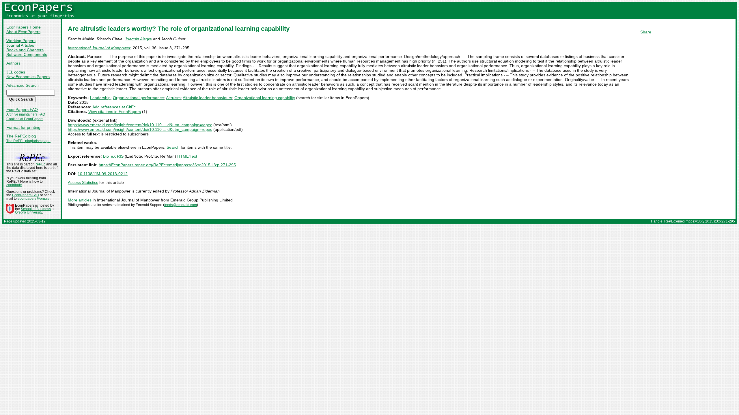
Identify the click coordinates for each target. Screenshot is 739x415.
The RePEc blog (21, 136)
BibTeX (109, 156)
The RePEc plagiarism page (28, 141)
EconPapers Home (23, 27)
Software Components (26, 54)
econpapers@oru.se (34, 198)
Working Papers (21, 40)
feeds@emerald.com (180, 205)
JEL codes (15, 72)
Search (173, 147)
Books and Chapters (25, 50)
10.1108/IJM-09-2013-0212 (103, 173)
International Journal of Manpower (99, 48)
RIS (120, 156)
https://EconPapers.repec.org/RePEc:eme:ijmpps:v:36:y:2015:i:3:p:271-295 (167, 165)
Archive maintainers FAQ (25, 114)
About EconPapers (23, 31)
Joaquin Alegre (138, 39)
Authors (13, 63)
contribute (14, 185)
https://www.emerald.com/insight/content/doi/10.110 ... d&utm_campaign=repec (140, 124)
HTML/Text (187, 156)
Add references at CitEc (114, 107)
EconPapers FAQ (22, 109)
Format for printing (23, 127)
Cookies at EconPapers (24, 119)
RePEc (39, 164)
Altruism (173, 97)
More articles (80, 200)
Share (645, 32)
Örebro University (28, 212)
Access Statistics (83, 182)
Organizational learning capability (264, 97)
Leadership (100, 97)
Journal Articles (20, 45)
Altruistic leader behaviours (207, 97)
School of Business (36, 209)
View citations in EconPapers (114, 111)
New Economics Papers (28, 76)
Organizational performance (138, 97)
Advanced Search (22, 85)
